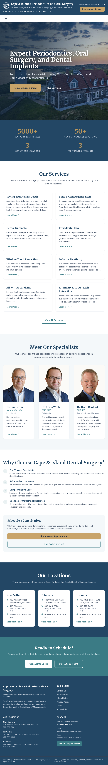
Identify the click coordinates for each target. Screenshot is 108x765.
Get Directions (13, 622)
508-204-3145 (98, 4)
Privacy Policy (63, 702)
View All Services (54, 320)
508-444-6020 (51, 606)
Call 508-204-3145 (68, 664)
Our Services (54, 88)
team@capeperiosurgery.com (69, 731)
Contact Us (61, 691)
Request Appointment (92, 9)
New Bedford (26, 12)
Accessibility (62, 709)
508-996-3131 (16, 606)
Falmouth (45, 12)
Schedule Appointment (69, 744)
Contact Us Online (38, 664)
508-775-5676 (86, 606)
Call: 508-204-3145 (54, 544)
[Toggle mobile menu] (5, 18)
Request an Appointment (54, 536)
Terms (59, 705)
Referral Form (62, 694)
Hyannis (8, 12)
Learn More (11, 215)
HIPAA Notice (62, 698)
